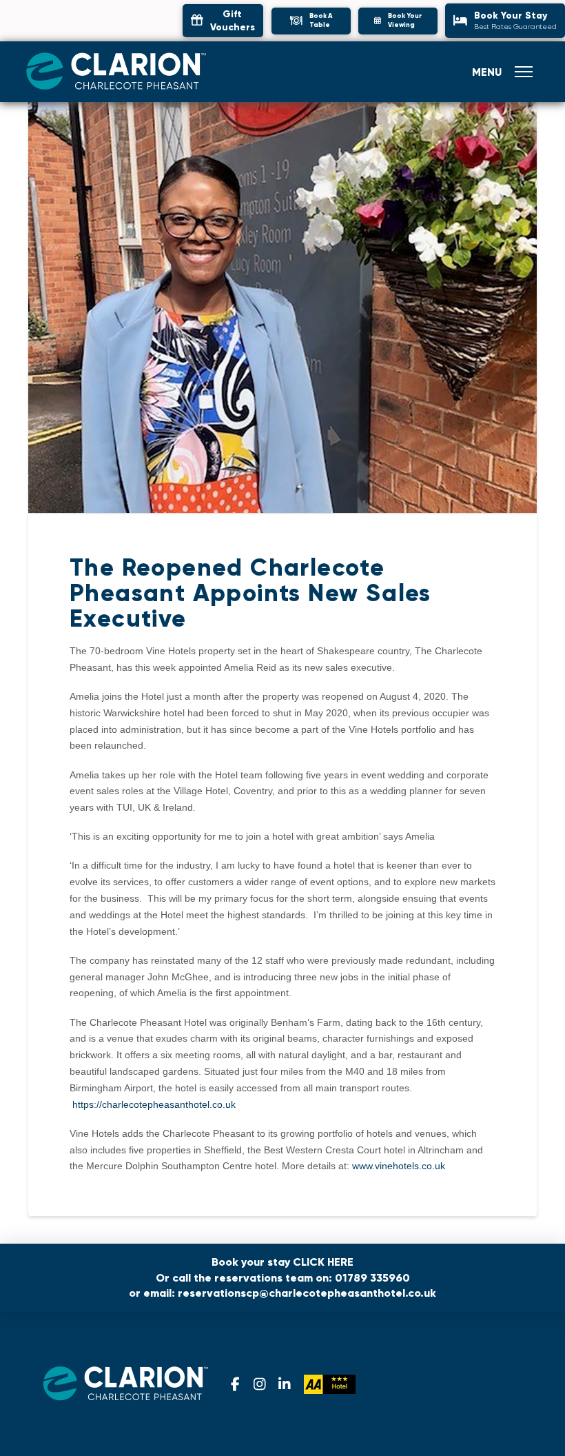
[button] (311, 21)
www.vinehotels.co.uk (398, 1165)
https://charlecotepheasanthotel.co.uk (154, 1104)
